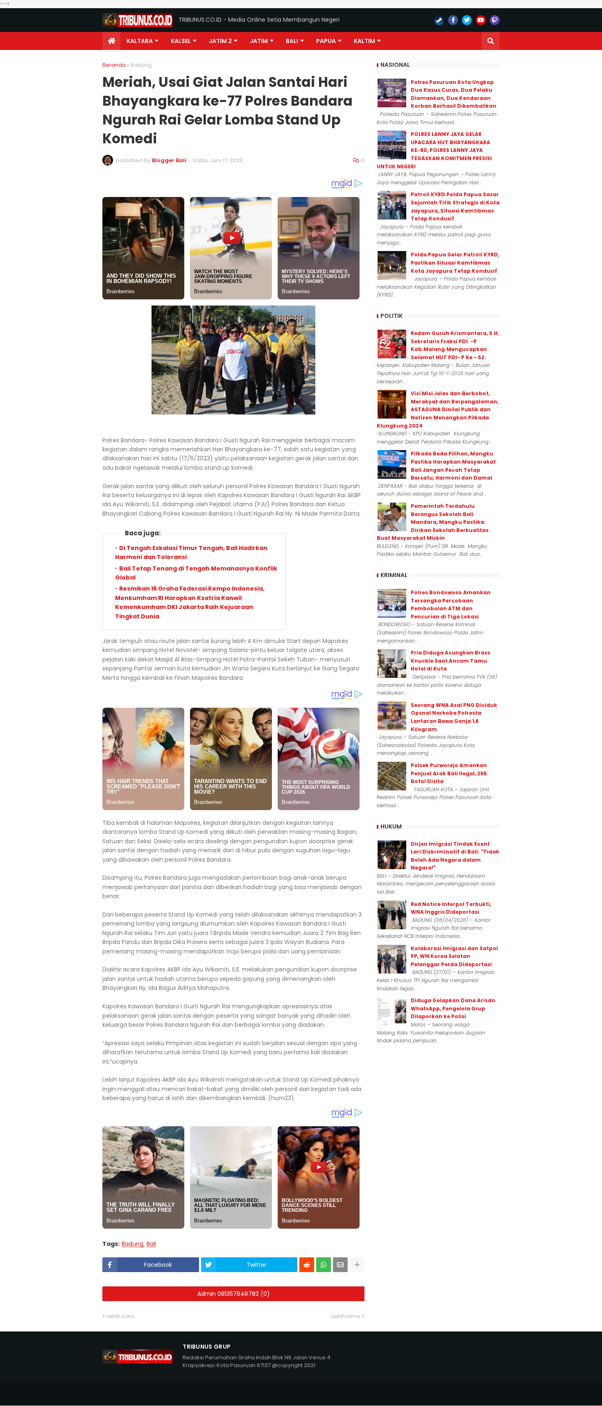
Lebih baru (120, 1316)
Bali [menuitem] (292, 41)
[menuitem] (111, 41)
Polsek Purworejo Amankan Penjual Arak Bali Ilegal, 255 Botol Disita (449, 773)
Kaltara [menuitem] (140, 41)
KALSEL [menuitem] (181, 41)
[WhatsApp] (323, 1264)
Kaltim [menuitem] (364, 41)
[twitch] (495, 20)
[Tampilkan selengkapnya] (357, 1264)
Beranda (114, 65)
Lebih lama (345, 1316)
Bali (151, 1244)
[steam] (439, 20)
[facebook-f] (453, 20)
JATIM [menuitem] (259, 41)
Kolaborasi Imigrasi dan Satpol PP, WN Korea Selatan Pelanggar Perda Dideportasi (454, 956)
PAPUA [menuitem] (326, 41)
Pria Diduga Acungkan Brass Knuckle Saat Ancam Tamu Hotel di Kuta (450, 660)
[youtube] (481, 20)
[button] (491, 41)
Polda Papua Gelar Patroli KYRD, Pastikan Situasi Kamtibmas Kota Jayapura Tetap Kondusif (455, 262)
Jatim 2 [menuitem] (220, 41)
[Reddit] (306, 1264)
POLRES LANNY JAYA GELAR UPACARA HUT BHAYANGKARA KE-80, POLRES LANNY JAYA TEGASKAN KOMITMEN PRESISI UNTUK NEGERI (434, 150)
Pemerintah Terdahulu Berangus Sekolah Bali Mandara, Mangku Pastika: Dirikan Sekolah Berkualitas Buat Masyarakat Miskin (433, 522)
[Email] (340, 1264)
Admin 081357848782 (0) (233, 1294)
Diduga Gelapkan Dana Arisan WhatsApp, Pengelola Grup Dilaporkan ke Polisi (453, 1008)
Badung (141, 65)
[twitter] (467, 20)
